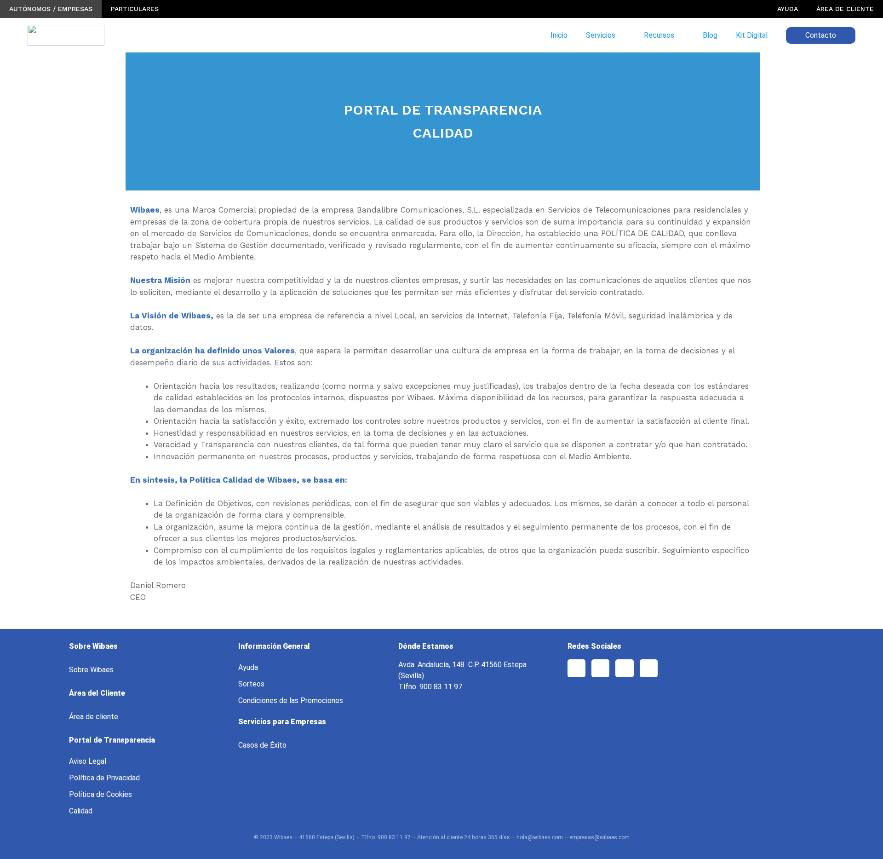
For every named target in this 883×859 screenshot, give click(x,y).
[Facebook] (576, 668)
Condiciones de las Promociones (290, 700)
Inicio (559, 35)
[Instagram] (624, 668)
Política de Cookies (100, 794)
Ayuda (787, 8)
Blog (710, 35)
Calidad (80, 811)
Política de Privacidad (104, 777)
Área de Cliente (845, 8)
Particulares (135, 8)
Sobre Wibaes (91, 669)
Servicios (600, 35)
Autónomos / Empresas (50, 8)
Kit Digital (752, 35)
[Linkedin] (649, 668)
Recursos (659, 35)
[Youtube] (600, 668)
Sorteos (251, 684)
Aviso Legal (87, 761)
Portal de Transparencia (112, 740)
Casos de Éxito (262, 745)
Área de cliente (93, 716)
